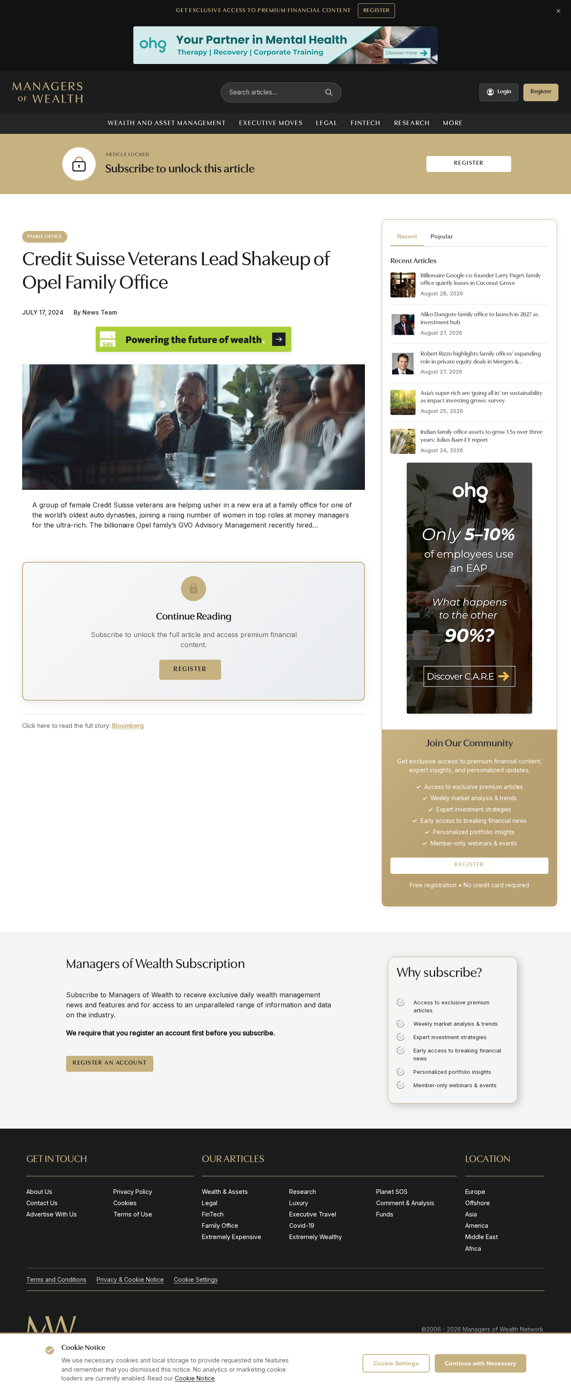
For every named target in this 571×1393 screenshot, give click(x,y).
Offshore (477, 1202)
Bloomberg (128, 725)
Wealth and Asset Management (167, 123)
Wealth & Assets (225, 1191)
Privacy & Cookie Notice (130, 1279)
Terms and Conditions (56, 1279)
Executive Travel (312, 1214)
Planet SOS (392, 1191)
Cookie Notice (195, 1378)
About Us (39, 1191)
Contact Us (42, 1202)
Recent (407, 236)
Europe (475, 1191)
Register (376, 11)
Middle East (481, 1236)
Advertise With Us (51, 1214)
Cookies (125, 1202)
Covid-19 (301, 1225)
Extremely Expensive (231, 1236)
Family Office (220, 1225)
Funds (384, 1214)
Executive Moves (271, 123)
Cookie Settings (396, 1363)
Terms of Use (132, 1214)
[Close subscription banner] (558, 11)
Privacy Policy (132, 1191)
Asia (471, 1214)
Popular (442, 236)
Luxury (298, 1202)
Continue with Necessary (480, 1363)
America (476, 1225)
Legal (326, 123)
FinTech (365, 123)
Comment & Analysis (405, 1202)
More (453, 123)
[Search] (328, 92)
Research (412, 123)
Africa (473, 1248)
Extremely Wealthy (315, 1236)
